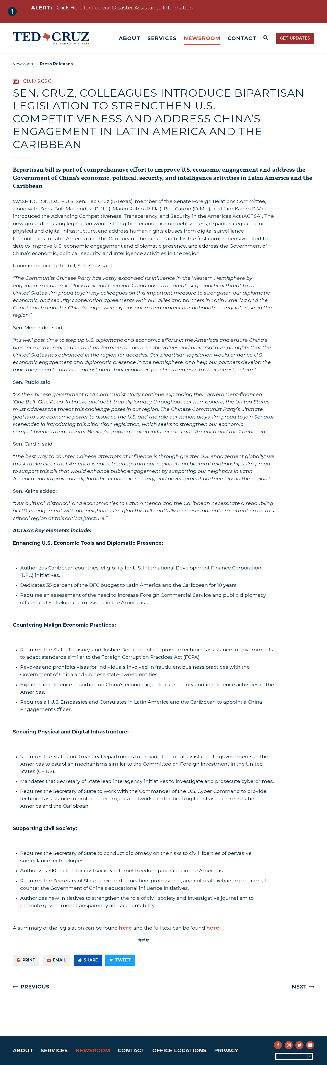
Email (59, 960)
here (125, 928)
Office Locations (179, 1050)
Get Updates (295, 38)
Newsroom (202, 38)
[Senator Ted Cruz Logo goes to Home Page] (51, 38)
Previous (34, 987)
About (129, 38)
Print (29, 960)
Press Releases (56, 63)
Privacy (226, 1050)
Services (162, 38)
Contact (242, 38)
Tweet (123, 960)
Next (299, 987)
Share (91, 960)
